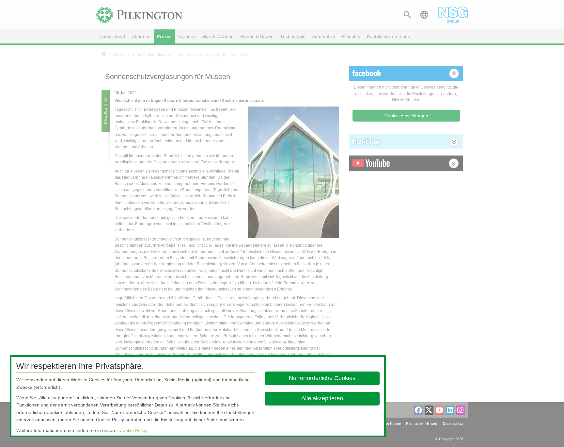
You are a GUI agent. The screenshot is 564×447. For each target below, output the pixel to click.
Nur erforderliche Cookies (322, 378)
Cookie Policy (133, 430)
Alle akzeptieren (322, 398)
